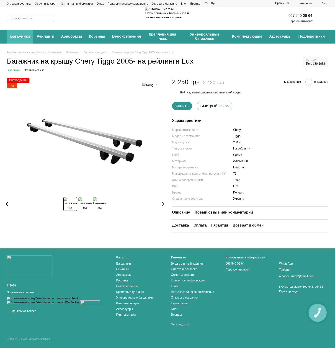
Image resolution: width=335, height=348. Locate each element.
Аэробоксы (71, 36)
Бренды (195, 3)
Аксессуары (280, 36)
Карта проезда (289, 291)
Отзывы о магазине (164, 3)
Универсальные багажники (204, 36)
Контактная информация (76, 3)
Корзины (97, 36)
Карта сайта (179, 303)
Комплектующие (247, 36)
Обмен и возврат (46, 3)
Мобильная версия (23, 311)
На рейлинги (241, 148)
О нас (100, 3)
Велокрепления (126, 36)
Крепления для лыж (162, 36)
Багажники (20, 36)
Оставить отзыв (34, 70)
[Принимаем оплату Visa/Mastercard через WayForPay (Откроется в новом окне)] (43, 302)
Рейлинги (45, 36)
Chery (237, 129)
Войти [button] (184, 92)
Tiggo (236, 136)
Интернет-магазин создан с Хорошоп (28, 338)
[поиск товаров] (50, 18)
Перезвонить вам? (301, 21)
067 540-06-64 (300, 16)
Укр (207, 3)
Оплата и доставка (19, 3)
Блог (184, 3)
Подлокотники (311, 36)
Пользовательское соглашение (128, 3)
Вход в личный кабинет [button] (187, 263)
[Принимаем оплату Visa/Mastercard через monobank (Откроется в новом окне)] (42, 298)
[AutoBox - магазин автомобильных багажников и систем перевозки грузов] (29, 266)
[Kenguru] (150, 84)
